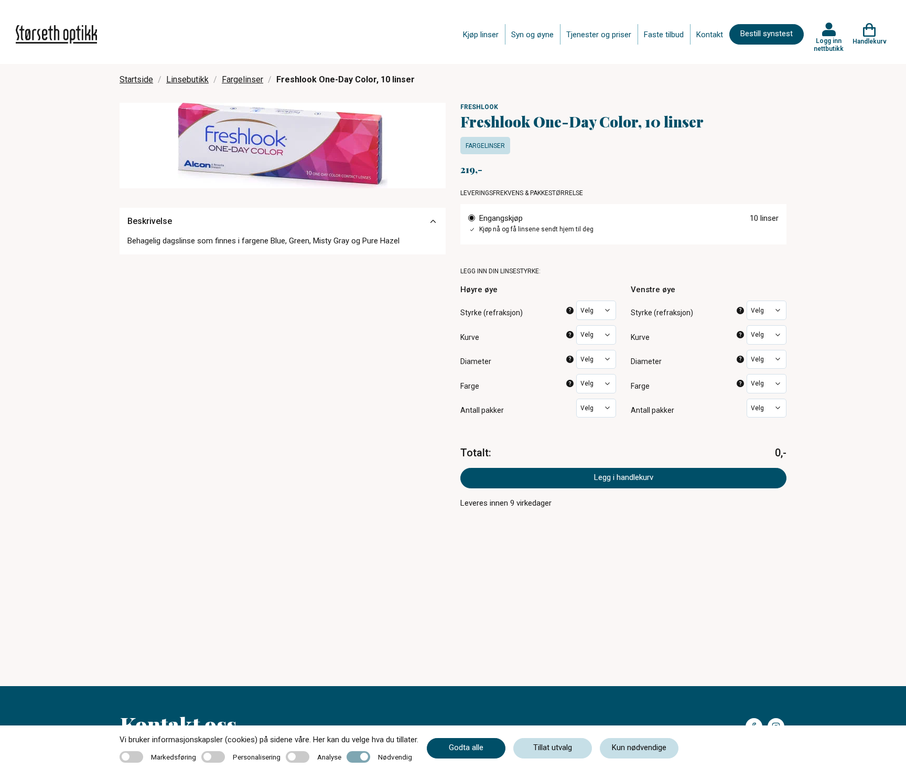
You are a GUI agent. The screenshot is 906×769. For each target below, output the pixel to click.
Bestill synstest (766, 33)
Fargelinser (242, 79)
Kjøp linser (481, 34)
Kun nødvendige (639, 747)
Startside (136, 79)
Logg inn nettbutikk (828, 44)
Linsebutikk (187, 79)
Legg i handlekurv (623, 477)
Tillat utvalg (552, 747)
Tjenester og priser (598, 34)
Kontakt (709, 34)
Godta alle (466, 747)
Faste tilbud (664, 34)
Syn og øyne (532, 34)
